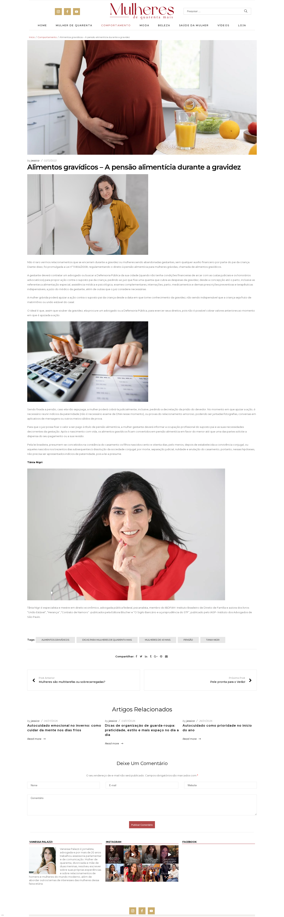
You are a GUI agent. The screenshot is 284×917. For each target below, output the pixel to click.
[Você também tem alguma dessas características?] (151, 854)
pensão (188, 639)
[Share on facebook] (136, 656)
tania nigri (212, 639)
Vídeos (223, 25)
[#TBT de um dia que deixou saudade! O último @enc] (151, 873)
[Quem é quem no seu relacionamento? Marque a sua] (169, 854)
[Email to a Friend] (166, 656)
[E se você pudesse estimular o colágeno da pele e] (169, 873)
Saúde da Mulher (194, 25)
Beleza (164, 25)
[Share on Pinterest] (161, 656)
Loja (242, 25)
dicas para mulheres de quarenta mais (107, 639)
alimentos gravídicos (55, 639)
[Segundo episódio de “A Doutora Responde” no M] (114, 873)
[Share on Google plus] (155, 656)
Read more (34, 738)
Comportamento (116, 25)
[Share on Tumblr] (150, 656)
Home (42, 25)
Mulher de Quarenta (74, 25)
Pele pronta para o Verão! (231, 680)
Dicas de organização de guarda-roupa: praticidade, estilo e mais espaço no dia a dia (142, 730)
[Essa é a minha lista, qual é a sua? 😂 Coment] (133, 854)
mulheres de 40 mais (157, 639)
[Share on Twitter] (141, 656)
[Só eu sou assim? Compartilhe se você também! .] (114, 854)
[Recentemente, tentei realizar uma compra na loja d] (133, 873)
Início (32, 37)
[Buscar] (246, 11)
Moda (144, 25)
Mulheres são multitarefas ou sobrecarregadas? (68, 680)
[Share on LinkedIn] (146, 656)
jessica (35, 160)
